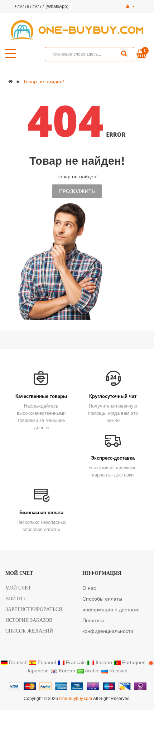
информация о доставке (111, 609)
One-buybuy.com (75, 698)
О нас (89, 588)
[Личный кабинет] (130, 6)
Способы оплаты (102, 599)
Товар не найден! (43, 81)
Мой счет (18, 588)
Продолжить (77, 191)
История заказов (28, 620)
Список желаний (29, 631)
